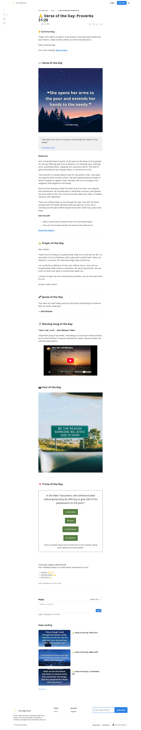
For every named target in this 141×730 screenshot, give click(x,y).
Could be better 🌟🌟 (48, 575)
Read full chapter (46, 230)
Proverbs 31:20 (48, 147)
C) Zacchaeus (70, 529)
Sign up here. (62, 50)
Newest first (94, 599)
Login (112, 3)
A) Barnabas (70, 512)
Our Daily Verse (43, 10)
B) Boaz (70, 521)
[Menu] (128, 2)
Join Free (122, 3)
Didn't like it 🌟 (46, 577)
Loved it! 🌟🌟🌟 (47, 572)
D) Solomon (70, 538)
